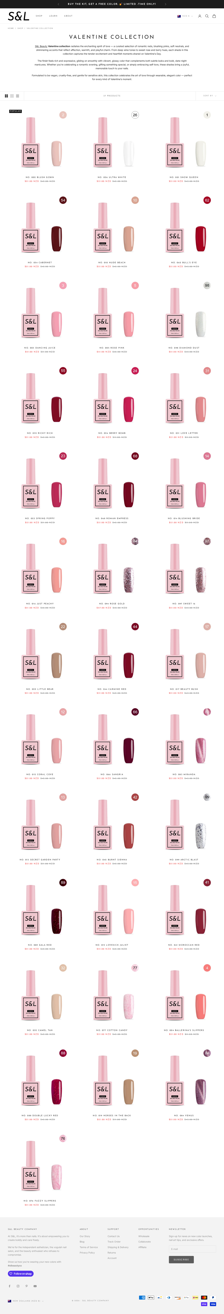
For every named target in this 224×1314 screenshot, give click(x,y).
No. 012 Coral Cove (40, 775)
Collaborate (144, 1241)
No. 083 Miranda (184, 775)
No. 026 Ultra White (112, 177)
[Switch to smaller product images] (11, 96)
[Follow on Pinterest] (26, 1286)
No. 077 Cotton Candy (112, 1030)
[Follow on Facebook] (9, 1286)
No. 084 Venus (184, 1116)
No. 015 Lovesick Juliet (112, 945)
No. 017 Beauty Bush (184, 689)
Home (11, 28)
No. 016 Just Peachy (40, 604)
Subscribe (181, 1259)
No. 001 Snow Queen (184, 177)
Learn (53, 16)
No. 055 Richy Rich (40, 433)
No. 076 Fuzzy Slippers (40, 1201)
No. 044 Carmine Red (112, 689)
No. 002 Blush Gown (40, 177)
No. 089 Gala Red (40, 945)
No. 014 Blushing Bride (184, 519)
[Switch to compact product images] (17, 96)
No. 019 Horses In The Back (112, 1116)
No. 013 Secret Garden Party (40, 860)
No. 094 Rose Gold (112, 604)
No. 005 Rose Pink (112, 348)
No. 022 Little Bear (40, 689)
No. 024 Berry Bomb (112, 433)
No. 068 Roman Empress (112, 519)
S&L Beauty (41, 46)
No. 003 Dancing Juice (39, 348)
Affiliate (142, 1247)
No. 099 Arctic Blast (184, 860)
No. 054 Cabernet (40, 263)
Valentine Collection (40, 28)
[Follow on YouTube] (35, 1286)
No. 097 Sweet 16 (184, 604)
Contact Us (114, 1236)
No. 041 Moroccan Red (184, 945)
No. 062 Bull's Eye (184, 263)
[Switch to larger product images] (6, 96)
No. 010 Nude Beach (112, 263)
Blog (82, 1241)
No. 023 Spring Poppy (40, 519)
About (68, 16)
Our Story (85, 1236)
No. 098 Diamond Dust (184, 348)
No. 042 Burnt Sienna (112, 860)
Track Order (114, 1241)
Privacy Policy (87, 1252)
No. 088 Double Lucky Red (40, 1116)
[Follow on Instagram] (18, 1286)
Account (112, 1258)
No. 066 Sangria (112, 775)
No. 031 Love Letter (184, 433)
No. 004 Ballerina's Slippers (184, 1030)
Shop (39, 16)
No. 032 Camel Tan (40, 1030)
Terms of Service (89, 1247)
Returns (112, 1252)
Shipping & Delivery (118, 1247)
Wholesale (143, 1236)
